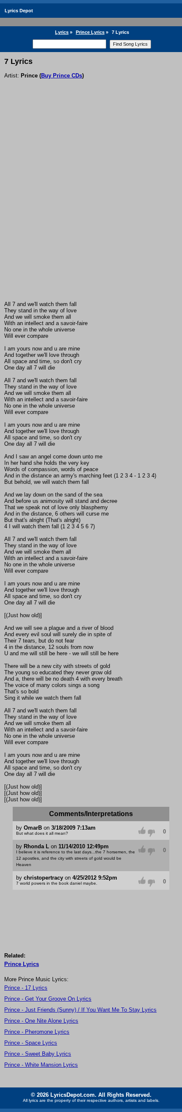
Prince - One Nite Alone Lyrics (41, 1021)
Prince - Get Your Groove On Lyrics (47, 999)
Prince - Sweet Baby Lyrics (37, 1054)
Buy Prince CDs (61, 75)
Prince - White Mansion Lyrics (41, 1065)
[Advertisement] (91, 206)
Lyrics (62, 32)
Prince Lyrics (90, 32)
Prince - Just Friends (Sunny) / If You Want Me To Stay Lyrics (80, 1010)
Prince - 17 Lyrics (25, 988)
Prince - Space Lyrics (30, 1043)
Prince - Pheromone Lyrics (36, 1032)
